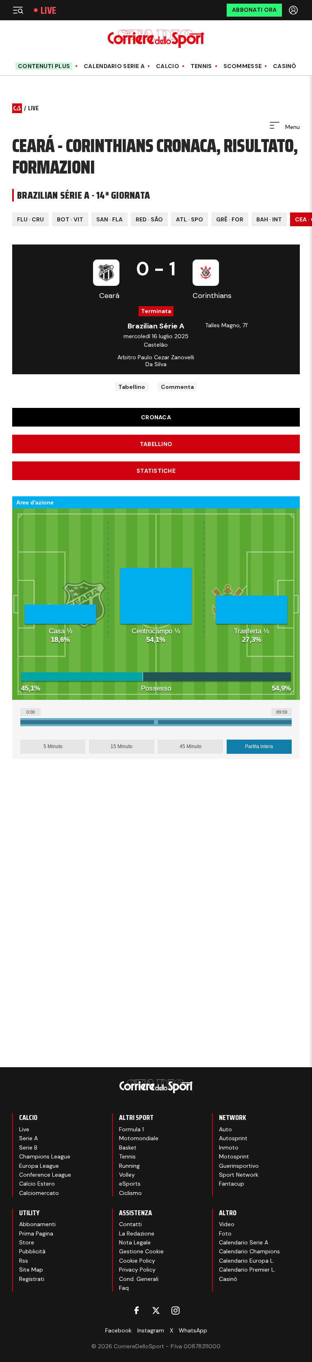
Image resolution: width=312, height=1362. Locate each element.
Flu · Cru (30, 219)
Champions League (44, 1156)
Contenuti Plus (44, 66)
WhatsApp (193, 1330)
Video (226, 1224)
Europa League (39, 1165)
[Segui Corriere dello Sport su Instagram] (175, 1310)
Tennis (201, 66)
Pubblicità (32, 1251)
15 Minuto (121, 746)
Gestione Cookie (141, 1251)
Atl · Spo (189, 219)
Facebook (118, 1330)
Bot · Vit (70, 219)
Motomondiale (138, 1138)
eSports (130, 1183)
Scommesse (242, 66)
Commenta (177, 386)
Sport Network (238, 1174)
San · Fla (109, 219)
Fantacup (231, 1183)
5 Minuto (53, 746)
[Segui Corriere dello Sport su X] (156, 1310)
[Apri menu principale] (18, 10)
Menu (292, 127)
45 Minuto (191, 746)
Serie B (28, 1147)
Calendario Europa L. (246, 1260)
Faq (124, 1287)
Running (129, 1165)
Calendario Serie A (114, 66)
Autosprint (233, 1138)
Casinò (285, 66)
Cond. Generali (138, 1279)
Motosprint (234, 1156)
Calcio (167, 66)
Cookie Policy (137, 1260)
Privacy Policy (137, 1269)
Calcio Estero (37, 1183)
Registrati (31, 1279)
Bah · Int (269, 219)
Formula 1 (131, 1129)
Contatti (130, 1224)
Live (48, 10)
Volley (127, 1174)
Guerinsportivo (239, 1165)
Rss (23, 1260)
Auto (225, 1129)
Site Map (31, 1269)
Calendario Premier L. (247, 1269)
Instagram (150, 1330)
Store (26, 1242)
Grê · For (229, 219)
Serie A (28, 1138)
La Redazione (136, 1233)
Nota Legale (135, 1242)
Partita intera (259, 746)
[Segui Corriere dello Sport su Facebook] (136, 1310)
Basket (127, 1147)
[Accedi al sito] (294, 10)
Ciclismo (130, 1193)
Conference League (45, 1174)
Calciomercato (39, 1193)
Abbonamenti (37, 1224)
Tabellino (131, 386)
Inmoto (228, 1147)
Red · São (149, 219)
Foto (225, 1233)
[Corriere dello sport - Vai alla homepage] (156, 39)
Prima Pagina (36, 1233)
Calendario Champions (249, 1251)
